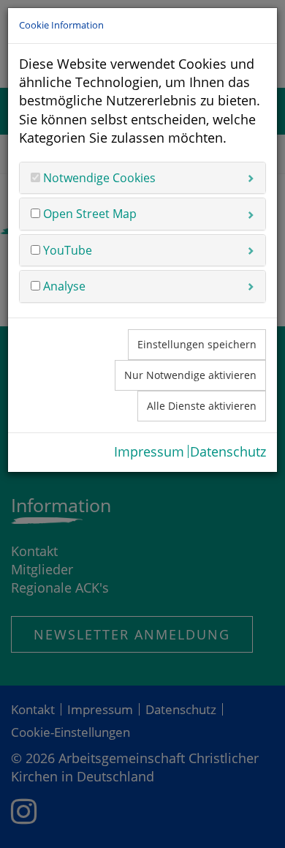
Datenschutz (228, 451)
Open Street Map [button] (88, 214)
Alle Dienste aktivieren (201, 406)
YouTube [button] (66, 250)
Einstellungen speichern (196, 344)
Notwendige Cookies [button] (98, 178)
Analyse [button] (63, 286)
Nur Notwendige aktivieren (190, 375)
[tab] (142, 177)
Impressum (149, 451)
